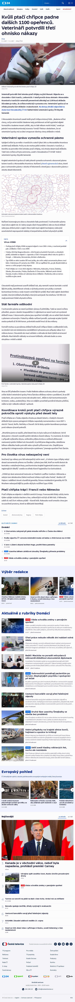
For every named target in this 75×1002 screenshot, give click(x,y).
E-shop (4, 966)
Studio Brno (54, 954)
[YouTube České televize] (63, 944)
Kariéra (52, 962)
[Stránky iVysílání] (33, 976)
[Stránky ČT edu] (70, 976)
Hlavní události (9, 9)
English (17, 998)
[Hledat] (63, 3)
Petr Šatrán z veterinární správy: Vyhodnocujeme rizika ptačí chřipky (22, 384)
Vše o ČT (29, 970)
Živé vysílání (54, 951)
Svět (41, 9)
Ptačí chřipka (39, 515)
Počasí (28, 962)
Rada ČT (5, 962)
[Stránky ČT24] (5, 976)
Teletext (5, 958)
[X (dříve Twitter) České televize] (67, 944)
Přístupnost (37, 998)
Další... (48, 9)
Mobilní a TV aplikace (57, 966)
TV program (6, 951)
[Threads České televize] (71, 944)
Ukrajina (20, 9)
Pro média (29, 951)
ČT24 (3, 39)
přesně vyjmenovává (49, 163)
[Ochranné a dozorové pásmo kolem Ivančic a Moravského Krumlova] (36, 193)
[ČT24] (6, 3)
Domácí (34, 9)
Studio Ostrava (31, 958)
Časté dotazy (6, 970)
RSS (71, 998)
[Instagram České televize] (55, 944)
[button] (37, 64)
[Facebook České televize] (59, 944)
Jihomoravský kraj (17, 515)
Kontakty (53, 970)
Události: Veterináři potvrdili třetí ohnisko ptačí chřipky (18, 87)
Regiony (28, 515)
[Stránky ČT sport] (18, 976)
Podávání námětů (32, 966)
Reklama (5, 954)
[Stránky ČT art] (58, 976)
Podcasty (53, 958)
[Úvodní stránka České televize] (13, 944)
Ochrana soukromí (26, 998)
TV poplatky (30, 954)
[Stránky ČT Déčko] (46, 976)
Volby (27, 9)
